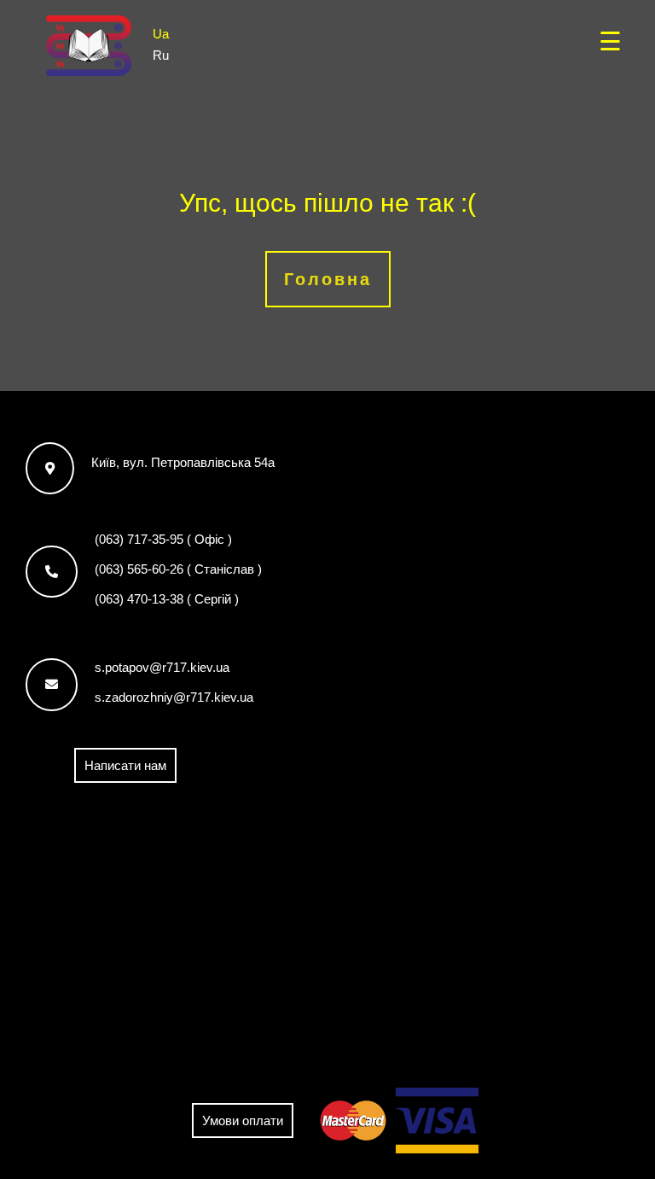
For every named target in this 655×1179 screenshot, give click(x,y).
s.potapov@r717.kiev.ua (162, 667)
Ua (161, 33)
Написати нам (125, 765)
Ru (161, 54)
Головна (328, 279)
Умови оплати (242, 1120)
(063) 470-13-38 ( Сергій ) (167, 599)
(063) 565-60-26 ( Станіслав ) (178, 569)
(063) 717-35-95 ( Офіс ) (163, 539)
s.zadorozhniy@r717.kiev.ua (174, 697)
